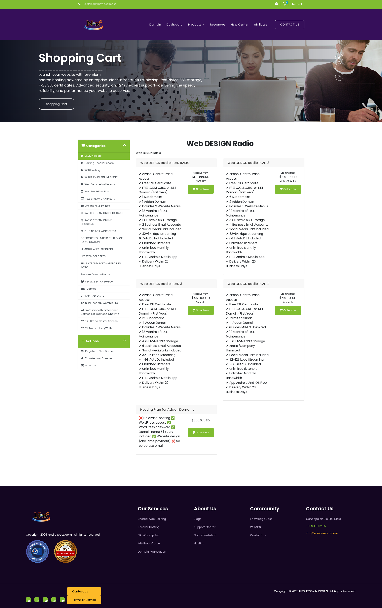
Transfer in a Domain (98, 358)
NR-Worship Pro (148, 535)
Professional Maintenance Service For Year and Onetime (100, 312)
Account (297, 4)
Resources (217, 25)
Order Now (202, 189)
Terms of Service (84, 600)
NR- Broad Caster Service (101, 321)
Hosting (199, 543)
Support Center (204, 527)
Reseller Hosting (149, 527)
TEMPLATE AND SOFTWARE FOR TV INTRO (101, 265)
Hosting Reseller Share (98, 163)
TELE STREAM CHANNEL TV (100, 198)
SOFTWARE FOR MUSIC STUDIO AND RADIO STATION (102, 240)
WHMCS (255, 527)
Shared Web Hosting (152, 519)
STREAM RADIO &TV (92, 295)
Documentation (205, 535)
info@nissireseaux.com (322, 533)
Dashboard (175, 25)
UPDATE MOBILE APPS (93, 256)
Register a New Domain (99, 351)
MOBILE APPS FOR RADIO (98, 249)
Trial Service (88, 288)
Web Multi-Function (96, 191)
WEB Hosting (91, 170)
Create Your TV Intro (97, 206)
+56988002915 (316, 526)
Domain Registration (152, 552)
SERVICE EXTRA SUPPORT (99, 281)
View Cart (90, 365)
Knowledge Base (261, 519)
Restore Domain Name (95, 274)
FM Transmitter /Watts (98, 328)
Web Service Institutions (99, 184)
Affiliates (260, 25)
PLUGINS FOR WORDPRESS (99, 231)
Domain (155, 25)
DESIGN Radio (92, 155)
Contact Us (289, 25)
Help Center (240, 25)
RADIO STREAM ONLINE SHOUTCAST (96, 222)
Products (195, 25)
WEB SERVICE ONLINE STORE (100, 177)
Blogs (197, 519)
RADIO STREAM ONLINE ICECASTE (103, 213)
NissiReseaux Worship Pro (101, 303)
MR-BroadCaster (149, 543)
